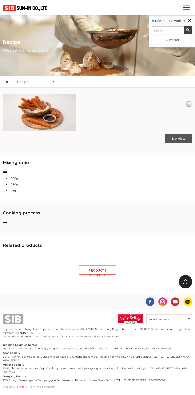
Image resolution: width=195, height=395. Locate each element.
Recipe (160, 21)
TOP (185, 283)
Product (179, 21)
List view (178, 138)
